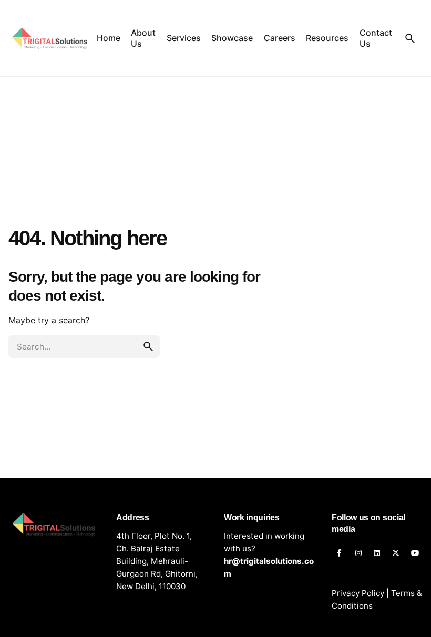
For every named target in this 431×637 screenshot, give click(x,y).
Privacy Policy (358, 593)
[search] (148, 346)
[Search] (410, 38)
